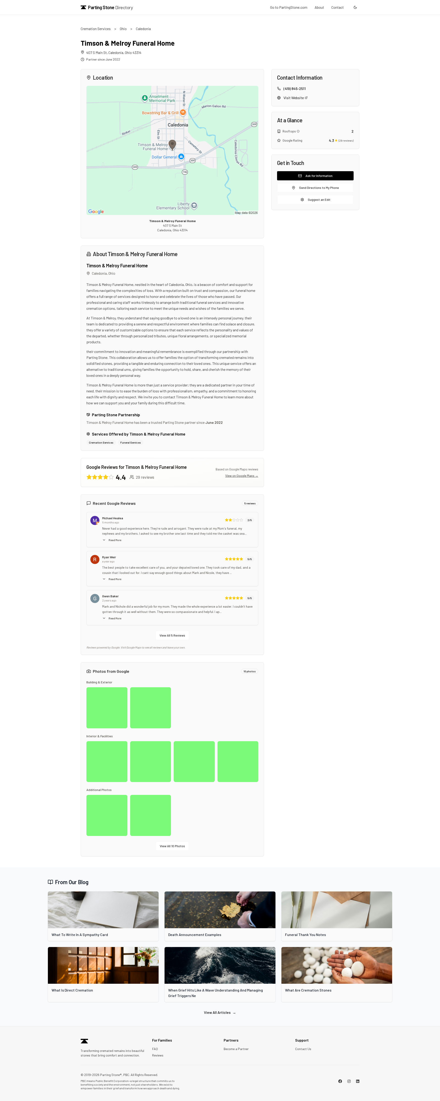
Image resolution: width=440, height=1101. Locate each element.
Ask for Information (319, 176)
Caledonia (143, 28)
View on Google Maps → (241, 476)
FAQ (155, 1049)
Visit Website (293, 97)
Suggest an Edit (319, 199)
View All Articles (220, 1012)
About (319, 7)
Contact (337, 7)
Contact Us (303, 1049)
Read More (115, 540)
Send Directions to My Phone (319, 188)
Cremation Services (96, 28)
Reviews (157, 1055)
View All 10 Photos (172, 846)
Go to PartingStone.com (288, 7)
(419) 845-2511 (294, 88)
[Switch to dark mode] (355, 7)
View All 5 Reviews (172, 635)
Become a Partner (236, 1049)
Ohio (123, 28)
